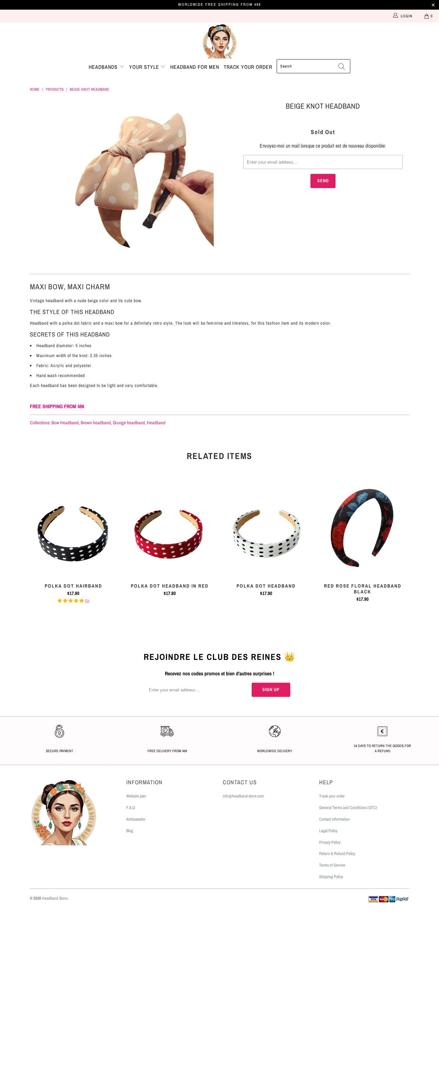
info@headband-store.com (243, 796)
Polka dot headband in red (169, 528)
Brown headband (96, 422)
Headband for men (194, 66)
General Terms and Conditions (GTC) (348, 807)
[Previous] (36, 546)
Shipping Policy (331, 876)
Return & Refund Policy (337, 853)
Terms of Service (332, 865)
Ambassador (136, 819)
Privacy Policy (329, 842)
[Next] (403, 546)
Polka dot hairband (73, 528)
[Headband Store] (219, 40)
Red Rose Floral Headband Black (362, 528)
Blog (129, 830)
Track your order (248, 66)
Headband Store (54, 898)
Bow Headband (65, 422)
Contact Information (334, 819)
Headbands (104, 66)
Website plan (136, 796)
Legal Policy (328, 830)
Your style (145, 66)
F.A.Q (130, 807)
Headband (156, 422)
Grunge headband (129, 422)
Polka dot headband (266, 528)
